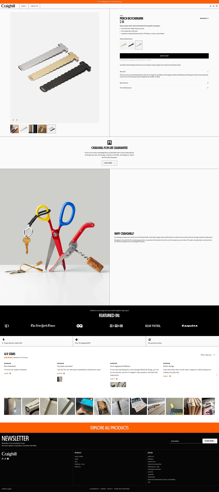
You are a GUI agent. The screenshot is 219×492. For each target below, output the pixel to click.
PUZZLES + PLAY (80, 464)
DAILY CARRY (79, 456)
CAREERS (151, 474)
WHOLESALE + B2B (153, 466)
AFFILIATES (151, 477)
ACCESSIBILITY (94, 489)
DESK (76, 459)
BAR (76, 461)
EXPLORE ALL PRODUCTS (110, 427)
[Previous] (5, 406)
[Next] (217, 375)
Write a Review (206, 355)
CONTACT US (151, 461)
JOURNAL (150, 459)
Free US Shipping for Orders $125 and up (109, 1)
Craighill (9, 489)
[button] (54, 67)
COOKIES (103, 489)
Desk (121, 15)
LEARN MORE (108, 163)
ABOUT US (151, 456)
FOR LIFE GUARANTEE (154, 464)
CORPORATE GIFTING (154, 469)
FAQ (149, 482)
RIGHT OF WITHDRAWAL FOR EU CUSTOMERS (161, 479)
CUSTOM (150, 472)
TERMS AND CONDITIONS (121, 489)
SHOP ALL (78, 466)
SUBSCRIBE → (210, 441)
